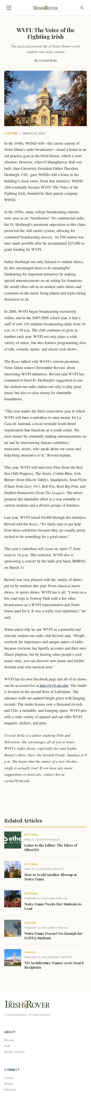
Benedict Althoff (61, 957)
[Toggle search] (82, 8)
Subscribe (10, 1089)
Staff (7, 1046)
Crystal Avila (48, 60)
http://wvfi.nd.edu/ (53, 685)
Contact (9, 1078)
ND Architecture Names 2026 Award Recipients (54, 965)
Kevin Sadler (51, 839)
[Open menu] (9, 8)
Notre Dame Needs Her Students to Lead (52, 906)
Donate (8, 1083)
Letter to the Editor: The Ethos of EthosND (50, 847)
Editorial (31, 834)
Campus (29, 952)
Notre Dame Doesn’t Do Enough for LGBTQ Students (53, 935)
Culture (30, 922)
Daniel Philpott (53, 868)
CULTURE (11, 133)
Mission (9, 1040)
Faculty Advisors (14, 1052)
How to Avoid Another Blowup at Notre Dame (50, 876)
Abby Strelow (58, 898)
